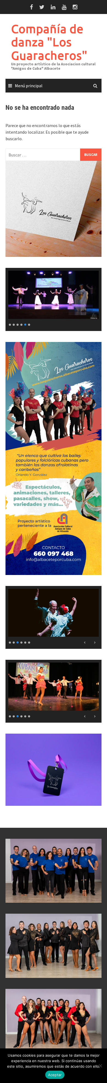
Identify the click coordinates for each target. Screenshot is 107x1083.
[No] (100, 1065)
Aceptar (55, 1075)
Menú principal (29, 85)
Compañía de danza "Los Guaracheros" (49, 42)
